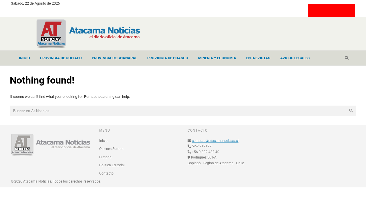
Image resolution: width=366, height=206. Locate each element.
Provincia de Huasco (167, 58)
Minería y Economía (217, 58)
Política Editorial (112, 165)
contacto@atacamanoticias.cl (215, 141)
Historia (105, 157)
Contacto (106, 173)
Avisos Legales (295, 58)
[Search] (347, 58)
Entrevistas (258, 58)
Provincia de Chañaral (114, 58)
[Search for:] (183, 111)
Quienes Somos (111, 149)
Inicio (24, 58)
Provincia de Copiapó (61, 58)
